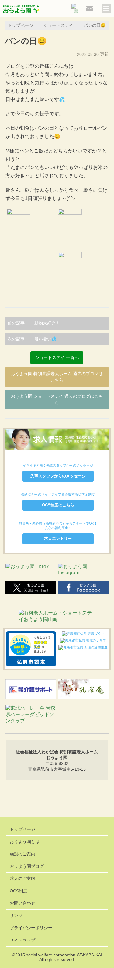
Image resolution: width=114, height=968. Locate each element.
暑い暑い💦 (32, 339)
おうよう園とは (25, 841)
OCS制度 (18, 891)
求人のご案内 (22, 878)
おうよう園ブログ (27, 866)
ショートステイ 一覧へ (57, 357)
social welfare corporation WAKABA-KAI (64, 955)
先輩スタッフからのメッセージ (58, 476)
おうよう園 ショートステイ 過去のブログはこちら (57, 399)
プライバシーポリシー (31, 928)
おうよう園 (21, 9)
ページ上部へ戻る (57, 801)
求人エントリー (58, 538)
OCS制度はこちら (58, 505)
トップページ (20, 25)
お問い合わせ (22, 903)
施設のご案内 (22, 854)
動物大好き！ (34, 323)
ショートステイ (58, 25)
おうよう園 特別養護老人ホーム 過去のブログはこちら (57, 377)
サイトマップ (22, 940)
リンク (16, 915)
